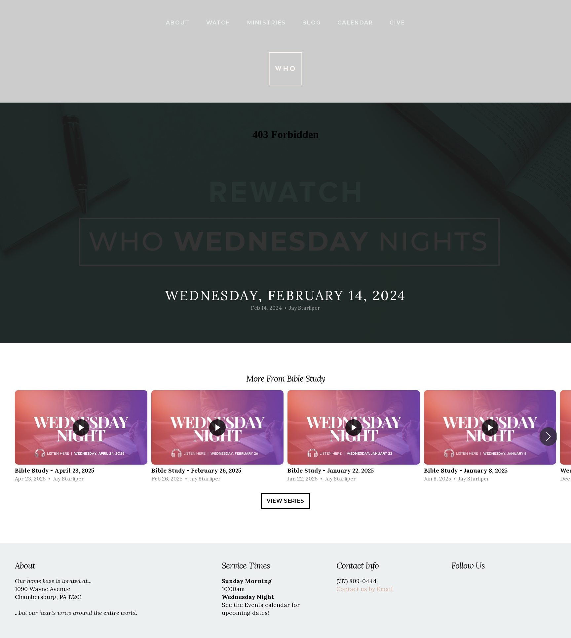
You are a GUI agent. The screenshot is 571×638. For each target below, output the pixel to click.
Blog (312, 23)
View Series (285, 501)
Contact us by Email (364, 589)
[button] (548, 436)
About (179, 23)
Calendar (356, 23)
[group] (81, 436)
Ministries (267, 23)
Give (397, 23)
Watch (219, 23)
